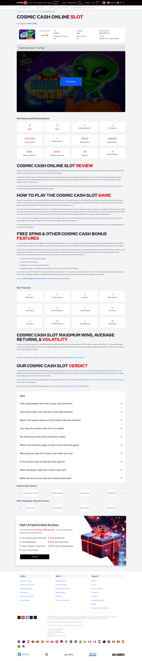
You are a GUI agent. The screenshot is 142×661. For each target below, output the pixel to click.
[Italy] (89, 641)
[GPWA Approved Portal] (92, 654)
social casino (75, 358)
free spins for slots (73, 386)
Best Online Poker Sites (26, 596)
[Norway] (108, 641)
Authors (93, 585)
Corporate (94, 596)
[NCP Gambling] (23, 654)
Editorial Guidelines (97, 589)
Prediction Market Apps (62, 600)
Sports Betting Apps (61, 585)
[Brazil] (42, 641)
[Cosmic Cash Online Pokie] (104, 641)
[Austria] (28, 641)
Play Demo (71, 81)
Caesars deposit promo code (33, 278)
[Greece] (66, 641)
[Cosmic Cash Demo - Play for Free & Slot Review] (18, 641)
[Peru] (113, 641)
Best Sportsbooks (60, 581)
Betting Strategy (60, 592)
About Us (94, 581)
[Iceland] (71, 641)
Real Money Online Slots (27, 585)
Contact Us (94, 592)
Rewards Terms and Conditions (100, 608)
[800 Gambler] (118, 654)
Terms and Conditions (55, 625)
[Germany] (61, 641)
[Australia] (23, 641)
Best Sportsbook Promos (63, 589)
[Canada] (52, 641)
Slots (38, 12)
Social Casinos (24, 592)
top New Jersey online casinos (96, 380)
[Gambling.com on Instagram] (31, 627)
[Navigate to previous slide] (20, 493)
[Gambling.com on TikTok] (35, 627)
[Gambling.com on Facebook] (27, 627)
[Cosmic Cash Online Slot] (47, 641)
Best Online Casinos (26, 581)
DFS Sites (58, 596)
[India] (80, 641)
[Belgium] (33, 641)
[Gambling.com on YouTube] (23, 627)
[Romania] (118, 641)
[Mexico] (94, 641)
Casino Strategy (24, 600)
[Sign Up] (104, 2)
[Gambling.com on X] (19, 627)
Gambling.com (21, 12)
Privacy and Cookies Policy (74, 625)
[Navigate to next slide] (121, 493)
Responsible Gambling (97, 600)
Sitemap (93, 604)
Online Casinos (31, 12)
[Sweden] (18, 646)
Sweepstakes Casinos (26, 589)
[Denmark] (56, 641)
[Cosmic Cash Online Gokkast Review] (99, 641)
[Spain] (123, 641)
